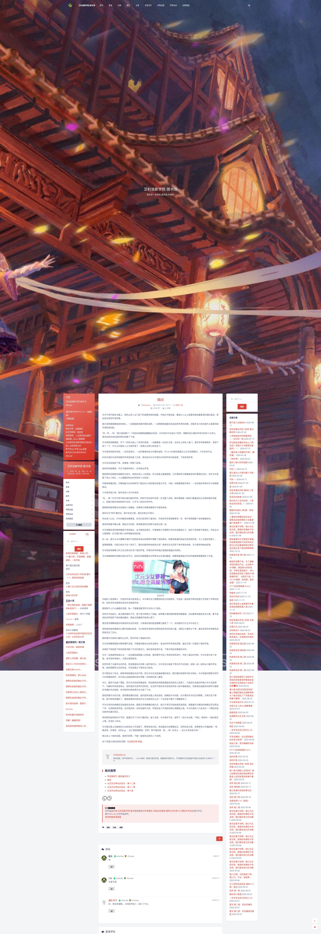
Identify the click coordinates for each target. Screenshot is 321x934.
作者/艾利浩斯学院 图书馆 (124, 810)
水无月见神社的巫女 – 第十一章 (121, 787)
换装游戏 (233, 712)
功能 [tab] (87, 534)
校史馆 (80, 432)
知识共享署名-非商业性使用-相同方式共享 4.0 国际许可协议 (167, 810)
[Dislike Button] (109, 798)
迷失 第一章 (234, 890)
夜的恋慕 (233, 756)
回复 (216, 870)
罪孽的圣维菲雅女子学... (76, 680)
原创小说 (179, 405)
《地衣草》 (234, 458)
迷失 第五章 (234, 783)
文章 (67, 500)
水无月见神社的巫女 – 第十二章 (121, 783)
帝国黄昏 (70, 624)
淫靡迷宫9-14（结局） (239, 800)
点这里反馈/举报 (134, 741)
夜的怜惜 (233, 760)
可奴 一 (232, 479)
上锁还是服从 (72, 613)
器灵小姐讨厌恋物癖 (238, 462)
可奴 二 (232, 469)
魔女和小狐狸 (235, 894)
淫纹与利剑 (234, 596)
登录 (67, 487)
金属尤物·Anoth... (74, 669)
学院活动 (69, 514)
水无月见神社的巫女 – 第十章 (120, 790)
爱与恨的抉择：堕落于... (76, 703)
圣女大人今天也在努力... (76, 664)
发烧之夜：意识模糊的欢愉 (241, 743)
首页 (67, 482)
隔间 (160, 399)
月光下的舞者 (235, 722)
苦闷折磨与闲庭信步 (75, 714)
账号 (67, 496)
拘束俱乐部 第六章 (237, 554)
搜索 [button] (80, 524)
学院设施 (69, 509)
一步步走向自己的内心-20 (240, 730)
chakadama (146, 405)
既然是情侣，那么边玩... (76, 675)
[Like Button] (104, 798)
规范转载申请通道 (113, 817)
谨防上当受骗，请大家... (76, 658)
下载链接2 (70, 418)
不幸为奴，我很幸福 (75, 647)
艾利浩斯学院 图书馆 (87, 5)
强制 (108, 827)
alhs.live (69, 455)
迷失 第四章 (234, 786)
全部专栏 (69, 505)
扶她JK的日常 (71, 595)
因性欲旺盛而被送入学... (76, 726)
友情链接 (69, 518)
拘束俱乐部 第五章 (237, 643)
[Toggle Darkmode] (314, 920)
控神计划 (233, 483)
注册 (67, 491)
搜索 (79, 549)
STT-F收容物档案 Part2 (239, 586)
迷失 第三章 (234, 797)
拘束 (114, 827)
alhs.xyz (69, 405)
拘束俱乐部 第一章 (237, 670)
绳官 (231, 726)
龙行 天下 (112, 900)
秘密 (231, 600)
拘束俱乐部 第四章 (237, 650)
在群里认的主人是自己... (76, 692)
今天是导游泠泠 (236, 702)
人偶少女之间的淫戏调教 (77, 586)
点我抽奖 (79, 428)
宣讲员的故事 (235, 497)
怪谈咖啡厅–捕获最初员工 (118, 776)
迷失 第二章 (234, 807)
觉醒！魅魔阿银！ (74, 720)
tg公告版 (82, 449)
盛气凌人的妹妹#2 (237, 422)
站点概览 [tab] (72, 534)
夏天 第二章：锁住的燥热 (240, 904)
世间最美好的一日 (237, 613)
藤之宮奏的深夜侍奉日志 (240, 790)
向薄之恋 (233, 626)
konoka (69, 619)
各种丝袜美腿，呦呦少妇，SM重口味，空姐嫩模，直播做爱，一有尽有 (78, 556)
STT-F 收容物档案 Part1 (240, 750)
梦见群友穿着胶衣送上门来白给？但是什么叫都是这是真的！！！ (241, 445)
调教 (121, 827)
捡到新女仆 (234, 630)
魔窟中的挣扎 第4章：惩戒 (241, 510)
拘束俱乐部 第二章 (237, 663)
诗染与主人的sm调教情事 (240, 705)
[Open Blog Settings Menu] (314, 927)
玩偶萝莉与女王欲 (237, 716)
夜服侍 (232, 592)
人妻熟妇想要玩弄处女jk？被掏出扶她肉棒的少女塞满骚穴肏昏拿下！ (241, 519)
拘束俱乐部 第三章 (237, 657)
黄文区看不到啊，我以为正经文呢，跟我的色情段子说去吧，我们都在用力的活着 (241, 864)
